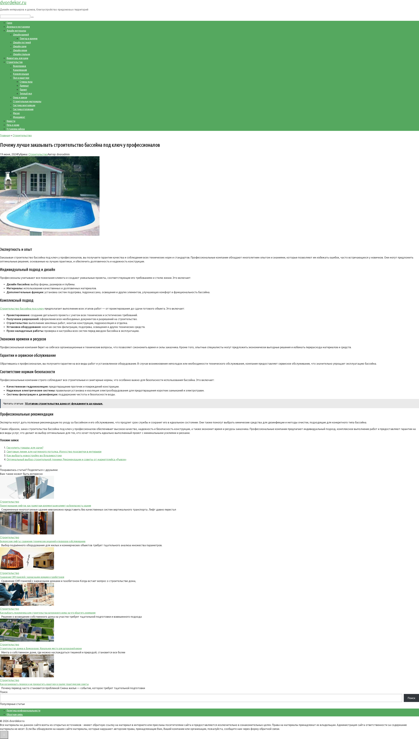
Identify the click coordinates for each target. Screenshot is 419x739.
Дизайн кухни (20, 50)
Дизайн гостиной (22, 42)
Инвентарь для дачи (17, 58)
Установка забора (16, 128)
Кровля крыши (21, 73)
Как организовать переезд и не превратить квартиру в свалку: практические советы (44, 684)
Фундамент (19, 117)
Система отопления (23, 109)
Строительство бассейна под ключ (22, 308)
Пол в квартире (21, 77)
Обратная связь (15, 714)
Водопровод (19, 66)
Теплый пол (26, 93)
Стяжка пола (26, 81)
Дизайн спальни (21, 54)
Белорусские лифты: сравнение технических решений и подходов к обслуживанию (42, 541)
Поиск (4, 692)
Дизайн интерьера (16, 30)
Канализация (20, 69)
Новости (11, 121)
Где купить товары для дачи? (25, 447)
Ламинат (24, 85)
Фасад (16, 113)
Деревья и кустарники (18, 26)
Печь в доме (13, 124)
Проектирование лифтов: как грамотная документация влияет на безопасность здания (45, 505)
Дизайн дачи (19, 46)
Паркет (23, 89)
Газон (9, 22)
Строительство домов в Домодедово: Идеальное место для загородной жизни (41, 648)
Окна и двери (20, 97)
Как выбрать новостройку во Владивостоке (34, 455)
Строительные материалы (27, 101)
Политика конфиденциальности (23, 710)
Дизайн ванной (21, 34)
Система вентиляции (24, 105)
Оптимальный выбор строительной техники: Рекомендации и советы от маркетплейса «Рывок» (66, 459)
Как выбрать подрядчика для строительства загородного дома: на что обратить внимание (48, 612)
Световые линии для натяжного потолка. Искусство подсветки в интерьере (54, 451)
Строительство (15, 62)
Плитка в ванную (28, 38)
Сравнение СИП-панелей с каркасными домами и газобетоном (32, 577)
